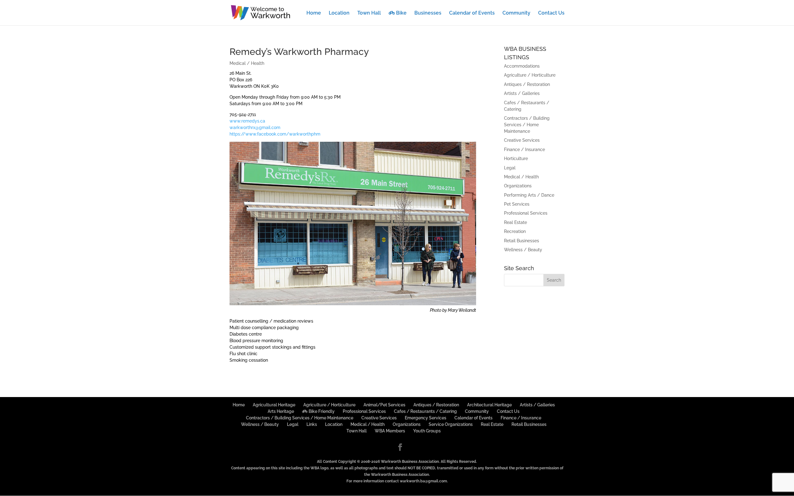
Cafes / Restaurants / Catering (425, 411)
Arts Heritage (281, 411)
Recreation (515, 231)
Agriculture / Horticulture (529, 75)
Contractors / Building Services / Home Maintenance (527, 125)
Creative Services (522, 140)
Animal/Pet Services (384, 404)
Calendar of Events (472, 13)
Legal (509, 167)
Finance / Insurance (524, 149)
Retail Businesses (521, 240)
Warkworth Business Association (410, 461)
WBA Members (390, 430)
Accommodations (522, 66)
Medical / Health (247, 63)
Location (339, 13)
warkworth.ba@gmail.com (423, 481)
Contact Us (551, 13)
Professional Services (525, 213)
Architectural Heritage (489, 404)
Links (311, 424)
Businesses (427, 13)
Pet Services (516, 204)
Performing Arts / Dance (529, 195)
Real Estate (515, 222)
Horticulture (516, 158)
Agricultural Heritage (274, 404)
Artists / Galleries (522, 93)
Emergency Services (425, 417)
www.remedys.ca (247, 120)
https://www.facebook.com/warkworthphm (275, 134)
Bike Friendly (321, 411)
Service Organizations (451, 424)
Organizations (518, 185)
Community (516, 13)
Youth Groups (427, 430)
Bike (401, 13)
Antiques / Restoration (527, 84)
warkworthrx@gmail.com (255, 127)
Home (313, 13)
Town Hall (369, 13)
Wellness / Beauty (523, 249)
